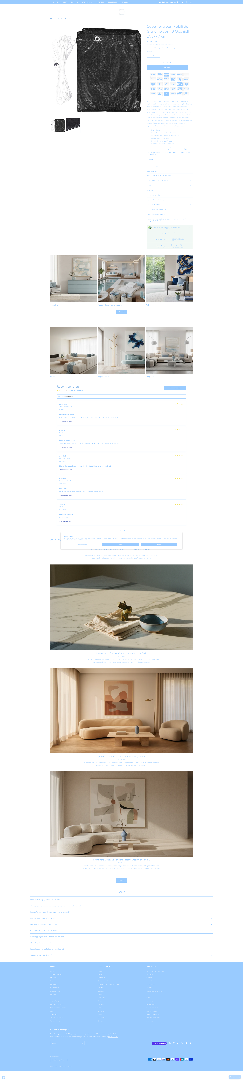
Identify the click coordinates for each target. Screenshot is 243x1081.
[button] (64, 2)
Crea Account (150, 1004)
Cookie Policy (54, 1001)
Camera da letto (103, 981)
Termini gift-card (55, 1021)
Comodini (101, 991)
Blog (51, 981)
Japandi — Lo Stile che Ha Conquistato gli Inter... (121, 756)
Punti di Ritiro (150, 981)
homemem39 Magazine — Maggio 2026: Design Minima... (121, 549)
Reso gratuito (150, 984)
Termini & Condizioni (56, 1018)
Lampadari (101, 1004)
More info (189, 227)
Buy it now (167, 67)
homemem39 (58, 1066)
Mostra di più (121, 530)
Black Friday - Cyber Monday (155, 971)
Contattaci (53, 984)
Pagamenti (149, 978)
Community (149, 974)
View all (121, 312)
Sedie (100, 1014)
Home (52, 971)
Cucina (100, 994)
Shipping (157, 44)
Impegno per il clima (152, 1014)
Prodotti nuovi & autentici (154, 991)
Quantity (149, 51)
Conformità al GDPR (57, 1004)
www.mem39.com (151, 1011)
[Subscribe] (82, 1043)
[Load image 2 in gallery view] (73, 125)
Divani (53, 376)
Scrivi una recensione (175, 388)
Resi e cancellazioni (152, 1008)
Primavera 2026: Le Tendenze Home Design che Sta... (121, 859)
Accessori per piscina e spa (109, 305)
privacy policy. (113, 1037)
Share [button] (151, 159)
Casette (100, 987)
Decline (159, 544)
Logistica (148, 987)
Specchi (100, 1021)
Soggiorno (101, 1018)
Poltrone (149, 305)
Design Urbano (55, 991)
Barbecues (101, 978)
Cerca (148, 998)
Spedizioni (53, 1014)
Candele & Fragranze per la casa (108, 984)
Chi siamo (53, 978)
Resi (51, 1011)
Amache (100, 971)
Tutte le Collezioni (56, 974)
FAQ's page (149, 1021)
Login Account (150, 1001)
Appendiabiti (103, 376)
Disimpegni (101, 998)
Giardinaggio (54, 987)
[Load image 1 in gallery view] (57, 125)
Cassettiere (55, 305)
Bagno (100, 974)
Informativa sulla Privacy (58, 1008)
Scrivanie (101, 1011)
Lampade (150, 376)
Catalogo (53, 994)
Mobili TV (101, 1008)
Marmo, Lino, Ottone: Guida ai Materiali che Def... (121, 653)
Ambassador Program (153, 1018)
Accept (120, 544)
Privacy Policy (83, 539)
